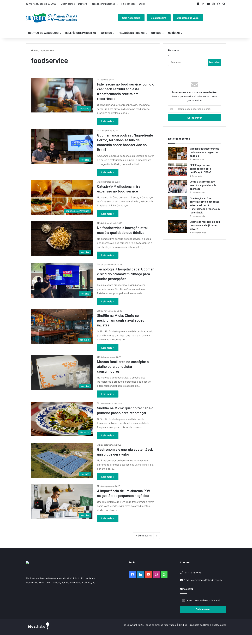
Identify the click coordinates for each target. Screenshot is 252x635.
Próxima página (143, 535)
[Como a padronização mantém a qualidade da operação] (177, 186)
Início (36, 50)
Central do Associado (43, 32)
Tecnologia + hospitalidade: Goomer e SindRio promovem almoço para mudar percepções (125, 274)
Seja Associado (131, 17)
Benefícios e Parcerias (80, 32)
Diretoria (82, 3)
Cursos (156, 32)
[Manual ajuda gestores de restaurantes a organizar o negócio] (177, 153)
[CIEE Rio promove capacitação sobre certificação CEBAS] (177, 169)
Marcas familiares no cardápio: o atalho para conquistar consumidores (123, 366)
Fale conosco (128, 3)
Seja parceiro (158, 17)
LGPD (142, 3)
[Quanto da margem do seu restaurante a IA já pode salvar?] (177, 226)
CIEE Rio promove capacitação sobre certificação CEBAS (200, 169)
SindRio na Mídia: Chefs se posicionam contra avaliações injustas (120, 320)
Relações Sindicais (132, 32)
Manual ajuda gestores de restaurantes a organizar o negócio (205, 152)
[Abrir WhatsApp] (243, 626)
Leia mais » (107, 121)
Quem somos (68, 3)
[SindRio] (51, 17)
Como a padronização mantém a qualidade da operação (203, 185)
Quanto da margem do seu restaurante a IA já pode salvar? (205, 225)
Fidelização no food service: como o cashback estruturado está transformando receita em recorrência (205, 205)
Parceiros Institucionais (103, 3)
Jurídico (106, 32)
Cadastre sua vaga (188, 17)
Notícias (174, 32)
